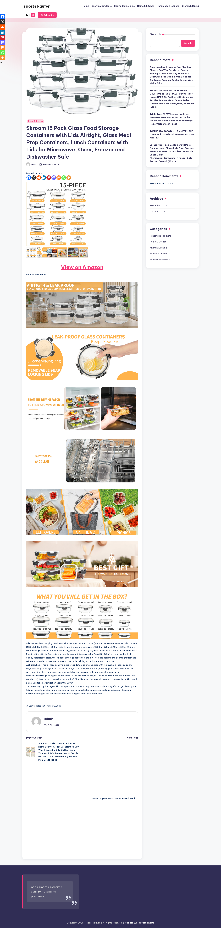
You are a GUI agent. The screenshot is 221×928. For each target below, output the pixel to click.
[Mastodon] (53, 177)
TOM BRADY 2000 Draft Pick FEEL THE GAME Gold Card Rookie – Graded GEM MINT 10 (172, 134)
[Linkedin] (43, 177)
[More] (68, 177)
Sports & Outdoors (160, 253)
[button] (47, 15)
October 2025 (157, 211)
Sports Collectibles (160, 259)
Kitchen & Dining (158, 247)
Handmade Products (160, 235)
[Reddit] (38, 177)
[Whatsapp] (63, 177)
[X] (33, 177)
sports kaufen (37, 6)
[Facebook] (28, 177)
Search (155, 34)
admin (48, 719)
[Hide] (1, 63)
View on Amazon (82, 267)
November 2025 (158, 205)
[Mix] (58, 177)
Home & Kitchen (35, 121)
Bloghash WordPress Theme (138, 922)
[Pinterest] (48, 177)
